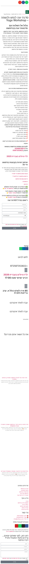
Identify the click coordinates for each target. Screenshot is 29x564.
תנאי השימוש (5, 558)
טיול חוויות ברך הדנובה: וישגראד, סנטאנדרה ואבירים (14, 471)
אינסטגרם (25, 181)
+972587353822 (19, 266)
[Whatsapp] (26, 2)
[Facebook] (23, 2)
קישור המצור (12, 193)
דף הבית (23, 14)
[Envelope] (20, 2)
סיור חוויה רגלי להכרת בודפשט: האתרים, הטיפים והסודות (14, 378)
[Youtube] (16, 526)
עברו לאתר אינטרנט (19, 302)
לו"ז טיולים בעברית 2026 (16, 274)
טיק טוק (26, 184)
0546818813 (20, 148)
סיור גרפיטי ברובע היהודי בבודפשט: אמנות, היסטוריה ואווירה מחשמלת (14, 425)
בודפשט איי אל (8, 188)
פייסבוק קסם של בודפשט (21, 179)
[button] (14, 5)
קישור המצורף (12, 197)
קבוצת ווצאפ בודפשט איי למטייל (20, 173)
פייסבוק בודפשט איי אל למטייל (20, 176)
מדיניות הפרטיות (14, 224)
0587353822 (18, 150)
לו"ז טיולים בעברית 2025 (17, 156)
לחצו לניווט (23, 257)
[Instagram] (23, 526)
